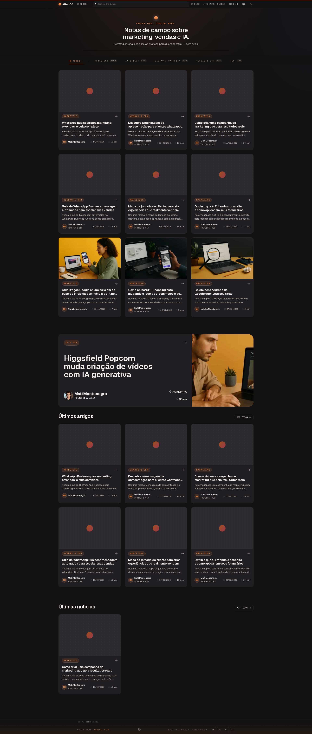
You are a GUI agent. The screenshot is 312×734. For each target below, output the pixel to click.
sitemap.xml (92, 722)
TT (233, 729)
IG (213, 729)
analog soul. (94, 729)
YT (226, 729)
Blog (170, 729)
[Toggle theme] (251, 4)
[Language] (243, 4)
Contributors (182, 729)
